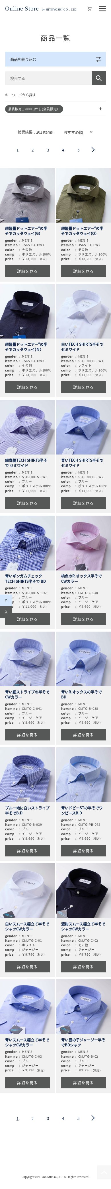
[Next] (93, 149)
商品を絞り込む (23, 59)
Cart (89, 8)
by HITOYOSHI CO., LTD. (41, 9)
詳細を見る (27, 271)
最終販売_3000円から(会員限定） (34, 109)
